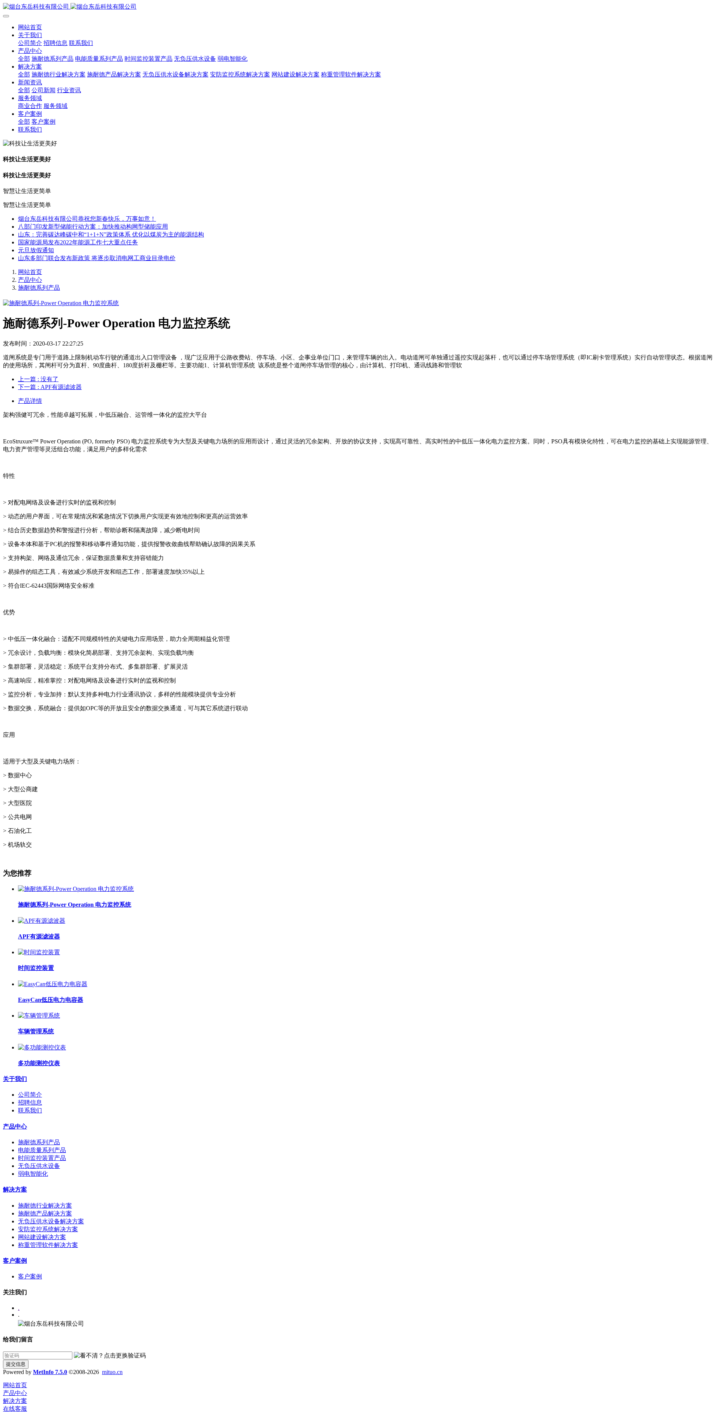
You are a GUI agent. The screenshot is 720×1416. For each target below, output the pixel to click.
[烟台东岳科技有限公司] (360, 7)
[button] (110, 1356)
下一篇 (50, 387)
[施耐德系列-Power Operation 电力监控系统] (76, 889)
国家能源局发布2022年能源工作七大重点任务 (78, 242)
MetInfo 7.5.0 (50, 1372)
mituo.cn (112, 1372)
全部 (24, 58)
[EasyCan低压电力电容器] (52, 984)
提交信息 (16, 1364)
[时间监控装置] (39, 952)
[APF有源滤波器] (41, 921)
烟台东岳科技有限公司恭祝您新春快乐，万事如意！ (87, 219)
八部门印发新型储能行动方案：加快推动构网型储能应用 (93, 226)
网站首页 (30, 27)
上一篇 (38, 379)
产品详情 (30, 401)
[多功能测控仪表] (42, 1047)
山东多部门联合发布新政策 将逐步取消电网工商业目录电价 (97, 258)
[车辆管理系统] (39, 1015)
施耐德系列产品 (39, 287)
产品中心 (30, 280)
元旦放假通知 (36, 250)
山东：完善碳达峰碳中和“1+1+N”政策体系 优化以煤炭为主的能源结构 (111, 234)
